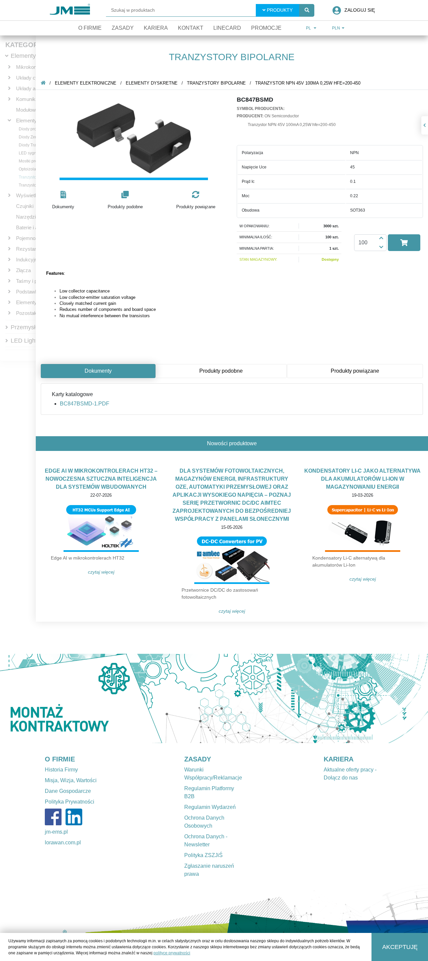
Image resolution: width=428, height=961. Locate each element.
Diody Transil (31, 145)
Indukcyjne (28, 259)
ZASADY (197, 759)
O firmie (90, 28)
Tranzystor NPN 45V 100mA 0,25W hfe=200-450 (307, 83)
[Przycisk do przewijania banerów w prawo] (396, 698)
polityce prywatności (171, 953)
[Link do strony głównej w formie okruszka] (43, 83)
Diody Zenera (31, 137)
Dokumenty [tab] (98, 371)
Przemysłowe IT (32, 327)
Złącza (23, 270)
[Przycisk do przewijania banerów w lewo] (32, 698)
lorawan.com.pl (63, 842)
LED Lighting (28, 340)
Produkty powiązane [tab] (355, 371)
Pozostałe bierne (34, 313)
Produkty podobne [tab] (221, 371)
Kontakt (190, 28)
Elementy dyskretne (152, 83)
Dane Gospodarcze (68, 791)
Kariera (156, 28)
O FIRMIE (60, 759)
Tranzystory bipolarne (216, 83)
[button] (63, 200)
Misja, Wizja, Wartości (71, 780)
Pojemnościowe (33, 238)
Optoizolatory (31, 169)
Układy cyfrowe (33, 78)
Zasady (123, 28)
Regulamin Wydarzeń (210, 807)
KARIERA (338, 759)
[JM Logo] (70, 10)
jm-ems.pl (56, 832)
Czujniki (24, 206)
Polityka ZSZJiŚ (203, 855)
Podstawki (27, 291)
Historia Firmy (61, 769)
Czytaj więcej (101, 572)
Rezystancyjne (32, 249)
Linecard (227, 28)
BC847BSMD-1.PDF (84, 403)
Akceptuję (400, 947)
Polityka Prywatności (69, 802)
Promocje (266, 28)
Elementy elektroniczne (85, 83)
